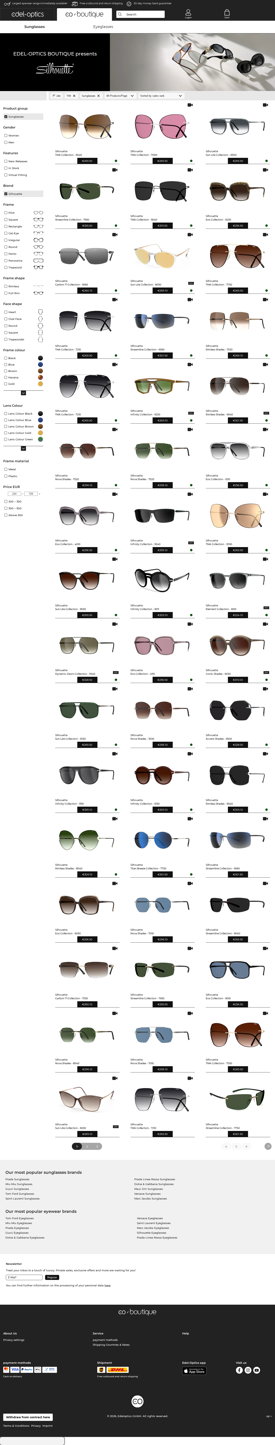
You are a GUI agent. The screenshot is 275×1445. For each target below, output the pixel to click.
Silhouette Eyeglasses (151, 1232)
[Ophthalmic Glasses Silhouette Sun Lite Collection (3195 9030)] (87, 578)
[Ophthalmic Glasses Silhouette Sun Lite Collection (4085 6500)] (237, 124)
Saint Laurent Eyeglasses (154, 1223)
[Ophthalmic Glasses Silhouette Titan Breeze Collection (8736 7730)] (162, 838)
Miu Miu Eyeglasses (18, 1223)
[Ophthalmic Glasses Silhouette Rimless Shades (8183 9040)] (237, 773)
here (107, 1285)
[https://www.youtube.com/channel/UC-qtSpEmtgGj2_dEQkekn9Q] (256, 1371)
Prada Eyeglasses (17, 1227)
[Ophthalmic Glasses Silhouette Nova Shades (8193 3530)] (162, 708)
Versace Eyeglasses (150, 1218)
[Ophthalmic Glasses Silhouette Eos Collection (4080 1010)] (237, 449)
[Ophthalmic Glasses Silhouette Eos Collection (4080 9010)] (237, 968)
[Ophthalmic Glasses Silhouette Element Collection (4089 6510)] (237, 578)
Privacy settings (13, 1339)
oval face (15, 318)
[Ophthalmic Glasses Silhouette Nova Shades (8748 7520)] (87, 449)
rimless (13, 286)
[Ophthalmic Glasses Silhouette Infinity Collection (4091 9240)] (162, 513)
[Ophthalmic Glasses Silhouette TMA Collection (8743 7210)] (162, 1097)
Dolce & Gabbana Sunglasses (154, 1184)
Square (13, 219)
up (268, 1416)
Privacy (36, 1425)
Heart (12, 312)
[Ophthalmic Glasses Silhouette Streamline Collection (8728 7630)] (87, 189)
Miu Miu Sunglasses (18, 1184)
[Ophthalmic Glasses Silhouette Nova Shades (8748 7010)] (162, 903)
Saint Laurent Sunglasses (22, 1198)
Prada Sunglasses (17, 1179)
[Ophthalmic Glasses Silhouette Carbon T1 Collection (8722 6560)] (87, 254)
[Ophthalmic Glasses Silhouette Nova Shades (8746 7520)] (162, 449)
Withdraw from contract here (28, 1417)
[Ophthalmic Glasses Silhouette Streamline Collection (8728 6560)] (237, 838)
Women (13, 135)
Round (12, 325)
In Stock (13, 168)
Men (11, 142)
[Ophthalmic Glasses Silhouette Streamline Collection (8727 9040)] (237, 903)
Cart (227, 17)
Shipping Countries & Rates (111, 1344)
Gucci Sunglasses (17, 1188)
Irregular (14, 240)
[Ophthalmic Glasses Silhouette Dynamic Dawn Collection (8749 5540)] (87, 643)
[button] (27, 14)
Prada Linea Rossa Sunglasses (154, 1179)
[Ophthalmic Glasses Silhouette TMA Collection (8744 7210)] (87, 384)
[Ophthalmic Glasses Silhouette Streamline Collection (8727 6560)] (162, 319)
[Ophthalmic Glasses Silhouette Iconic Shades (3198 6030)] (237, 643)
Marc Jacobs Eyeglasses (153, 1227)
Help (185, 1333)
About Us (10, 1333)
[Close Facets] (23, 96)
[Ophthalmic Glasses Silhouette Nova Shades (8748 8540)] (87, 1033)
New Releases (17, 161)
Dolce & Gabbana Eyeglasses (24, 1237)
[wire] (49, 1370)
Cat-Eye (13, 233)
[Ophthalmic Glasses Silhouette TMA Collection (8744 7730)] (237, 254)
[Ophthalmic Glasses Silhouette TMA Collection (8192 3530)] (237, 513)
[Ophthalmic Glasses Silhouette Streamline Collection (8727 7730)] (237, 1097)
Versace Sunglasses (147, 1193)
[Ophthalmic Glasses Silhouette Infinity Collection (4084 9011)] (162, 578)
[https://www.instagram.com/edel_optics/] (248, 1371)
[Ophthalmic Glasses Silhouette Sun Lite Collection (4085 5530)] (87, 708)
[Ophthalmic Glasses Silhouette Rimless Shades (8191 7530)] (237, 319)
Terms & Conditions (16, 1425)
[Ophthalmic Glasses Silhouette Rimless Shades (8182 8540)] (87, 838)
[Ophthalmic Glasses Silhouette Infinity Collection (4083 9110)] (87, 773)
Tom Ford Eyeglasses (19, 1218)
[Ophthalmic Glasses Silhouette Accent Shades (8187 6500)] (237, 708)
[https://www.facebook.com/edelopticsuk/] (239, 1371)
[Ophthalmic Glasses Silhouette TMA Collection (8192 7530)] (237, 1033)
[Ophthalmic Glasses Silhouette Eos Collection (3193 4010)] (87, 513)
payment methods (105, 1339)
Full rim (14, 293)
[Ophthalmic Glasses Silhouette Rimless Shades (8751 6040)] (237, 384)
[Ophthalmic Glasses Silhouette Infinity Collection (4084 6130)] (162, 773)
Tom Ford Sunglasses (19, 1193)
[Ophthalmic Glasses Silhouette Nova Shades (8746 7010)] (162, 1033)
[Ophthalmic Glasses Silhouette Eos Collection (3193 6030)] (87, 903)
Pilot (11, 212)
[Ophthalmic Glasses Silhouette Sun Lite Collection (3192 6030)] (87, 1097)
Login (188, 17)
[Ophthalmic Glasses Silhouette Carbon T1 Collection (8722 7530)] (87, 968)
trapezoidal (16, 339)
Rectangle (15, 226)
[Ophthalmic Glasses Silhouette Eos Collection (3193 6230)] (237, 189)
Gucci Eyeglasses (17, 1232)
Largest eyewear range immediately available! (39, 3)
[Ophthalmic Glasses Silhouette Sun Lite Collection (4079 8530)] (162, 254)
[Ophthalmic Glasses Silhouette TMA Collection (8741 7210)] (87, 319)
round (12, 247)
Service (98, 1333)
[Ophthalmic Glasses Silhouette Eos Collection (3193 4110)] (162, 643)
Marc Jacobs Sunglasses (150, 1198)
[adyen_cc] (6, 1370)
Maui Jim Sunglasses (148, 1188)
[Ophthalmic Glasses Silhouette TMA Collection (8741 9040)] (162, 189)
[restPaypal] (27, 1370)
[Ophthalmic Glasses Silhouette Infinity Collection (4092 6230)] (162, 384)
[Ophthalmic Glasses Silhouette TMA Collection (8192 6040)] (87, 124)
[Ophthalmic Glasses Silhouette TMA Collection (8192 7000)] (162, 124)
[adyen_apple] (37, 1370)
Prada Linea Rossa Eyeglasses (157, 1237)
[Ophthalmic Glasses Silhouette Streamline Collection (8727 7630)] (162, 968)
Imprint (47, 1425)
